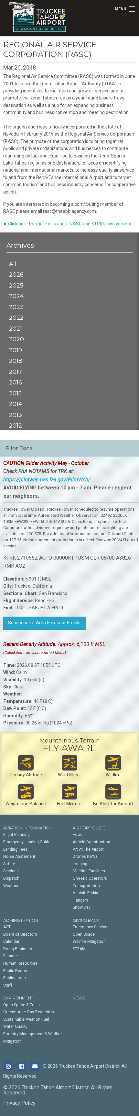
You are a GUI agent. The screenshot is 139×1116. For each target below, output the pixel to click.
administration (20, 920)
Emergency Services (91, 927)
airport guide (89, 828)
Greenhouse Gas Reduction (28, 1012)
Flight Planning (16, 834)
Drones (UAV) (85, 856)
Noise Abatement (19, 856)
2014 (15, 404)
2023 (16, 307)
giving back (86, 920)
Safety (9, 864)
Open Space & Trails (21, 1005)
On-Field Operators (90, 878)
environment (18, 998)
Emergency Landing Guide (26, 842)
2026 (16, 274)
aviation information (27, 828)
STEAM (79, 949)
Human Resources (20, 963)
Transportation (86, 886)
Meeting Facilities (89, 871)
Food (77, 834)
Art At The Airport (88, 849)
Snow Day (82, 907)
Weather (10, 886)
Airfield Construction (91, 842)
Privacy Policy (19, 1103)
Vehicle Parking (87, 893)
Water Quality (15, 1026)
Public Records (17, 971)
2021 (15, 328)
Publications (14, 978)
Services (11, 871)
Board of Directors (20, 934)
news (79, 998)
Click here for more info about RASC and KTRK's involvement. (70, 223)
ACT (7, 927)
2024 (16, 296)
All (12, 264)
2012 (15, 425)
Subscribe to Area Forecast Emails (44, 623)
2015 (15, 393)
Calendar (11, 941)
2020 (16, 339)
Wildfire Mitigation (89, 941)
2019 (15, 350)
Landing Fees (15, 849)
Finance (10, 956)
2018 (15, 360)
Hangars (80, 900)
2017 (15, 371)
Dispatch (11, 878)
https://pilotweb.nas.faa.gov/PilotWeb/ (46, 480)
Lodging (80, 864)
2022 (16, 317)
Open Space (84, 934)
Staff (7, 985)
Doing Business (17, 949)
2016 (15, 382)
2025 (16, 285)
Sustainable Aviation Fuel (26, 1019)
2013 (15, 415)
